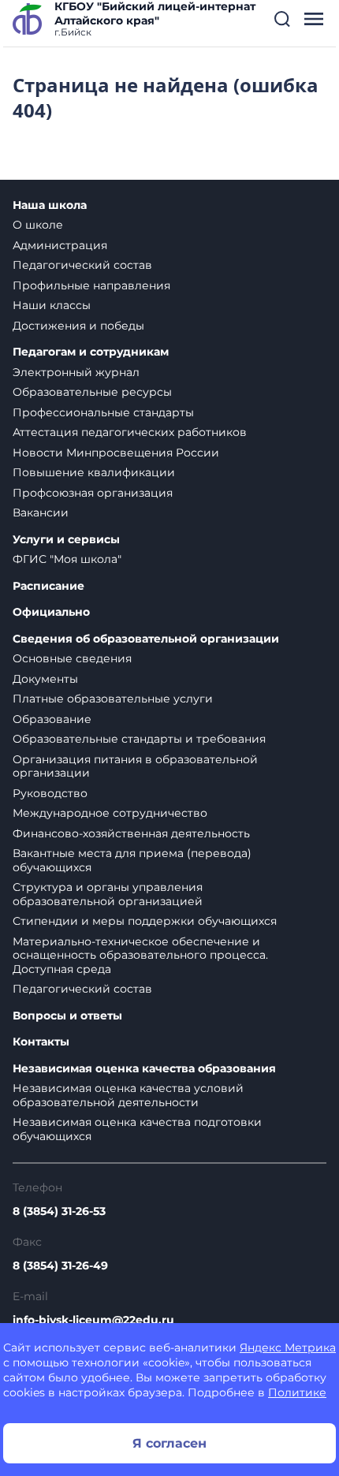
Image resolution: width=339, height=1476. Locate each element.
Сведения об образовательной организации (146, 639)
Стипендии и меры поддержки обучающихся (145, 921)
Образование (52, 719)
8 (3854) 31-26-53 (59, 1211)
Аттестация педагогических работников (130, 432)
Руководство (50, 793)
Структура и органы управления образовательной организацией (108, 894)
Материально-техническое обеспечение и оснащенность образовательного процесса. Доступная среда (140, 955)
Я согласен (169, 1443)
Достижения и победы (78, 326)
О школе (38, 225)
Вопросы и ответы (67, 1016)
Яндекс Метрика (288, 1347)
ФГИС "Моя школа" (67, 559)
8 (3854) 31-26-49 (60, 1265)
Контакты (41, 1042)
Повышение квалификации (94, 472)
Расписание (48, 586)
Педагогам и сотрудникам (91, 352)
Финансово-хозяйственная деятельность (131, 833)
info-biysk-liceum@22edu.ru (93, 1320)
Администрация (60, 245)
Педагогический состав (82, 265)
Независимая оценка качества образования (144, 1068)
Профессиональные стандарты (103, 412)
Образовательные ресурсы (92, 392)
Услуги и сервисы (66, 539)
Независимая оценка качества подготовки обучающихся (137, 1129)
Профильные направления (91, 285)
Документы (45, 679)
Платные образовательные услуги (113, 698)
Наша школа (50, 205)
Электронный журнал (76, 372)
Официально (51, 612)
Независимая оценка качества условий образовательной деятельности (128, 1095)
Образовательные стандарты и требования (139, 739)
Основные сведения (72, 658)
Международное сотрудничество (110, 813)
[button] (282, 18)
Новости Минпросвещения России (116, 452)
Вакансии (41, 512)
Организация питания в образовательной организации (135, 766)
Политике (297, 1392)
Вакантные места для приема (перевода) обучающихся (132, 860)
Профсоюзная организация (93, 493)
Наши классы (52, 305)
